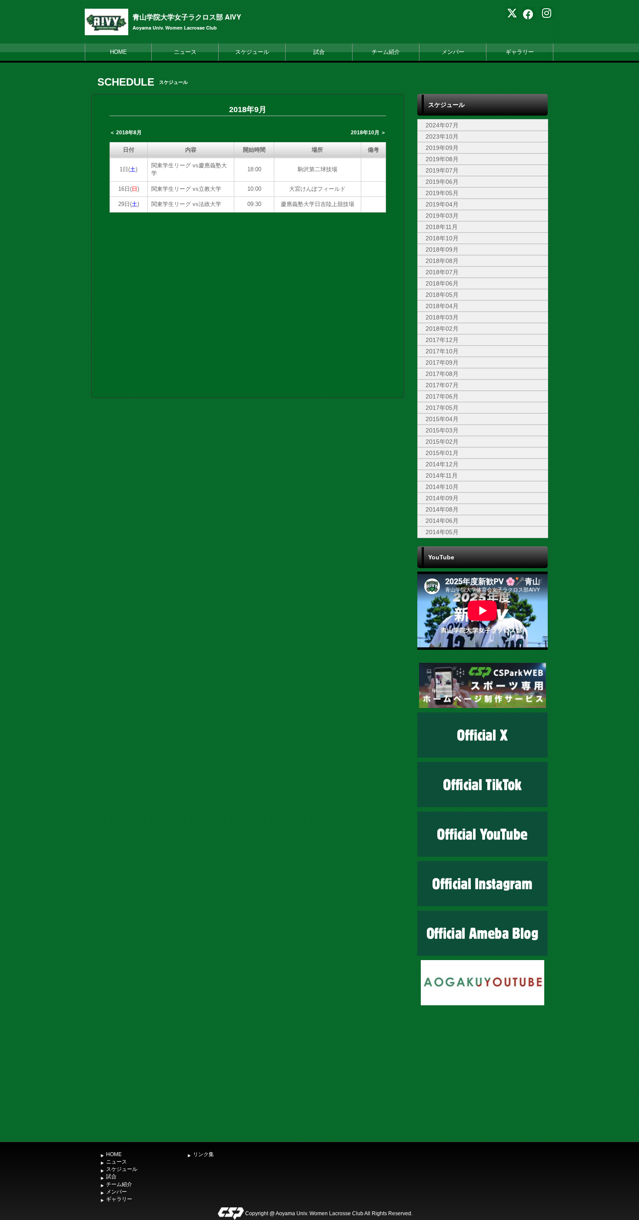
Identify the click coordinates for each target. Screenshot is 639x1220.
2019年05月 (442, 192)
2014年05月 (442, 532)
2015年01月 (442, 452)
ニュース (185, 52)
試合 (319, 52)
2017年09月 (442, 362)
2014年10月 (442, 486)
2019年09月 (442, 147)
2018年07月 (442, 272)
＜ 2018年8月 (126, 133)
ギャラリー (520, 52)
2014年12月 (442, 464)
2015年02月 (442, 441)
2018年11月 (442, 226)
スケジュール (252, 52)
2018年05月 (442, 294)
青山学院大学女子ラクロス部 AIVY (187, 17)
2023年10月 (442, 136)
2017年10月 (442, 351)
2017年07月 (442, 385)
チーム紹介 (386, 52)
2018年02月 (442, 328)
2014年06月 (442, 520)
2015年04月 (442, 419)
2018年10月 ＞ (368, 133)
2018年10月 (442, 238)
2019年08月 (442, 159)
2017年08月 (442, 373)
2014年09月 (442, 498)
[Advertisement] (482, 1072)
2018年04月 (442, 306)
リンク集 (203, 1154)
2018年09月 (442, 249)
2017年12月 (442, 339)
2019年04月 (442, 204)
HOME (118, 52)
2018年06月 (442, 283)
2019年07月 (442, 170)
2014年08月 (442, 509)
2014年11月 (442, 475)
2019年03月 (442, 215)
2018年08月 (442, 260)
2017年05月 (442, 407)
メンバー (453, 52)
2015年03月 (442, 430)
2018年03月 (442, 317)
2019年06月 (442, 181)
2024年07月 (442, 125)
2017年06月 (442, 396)
